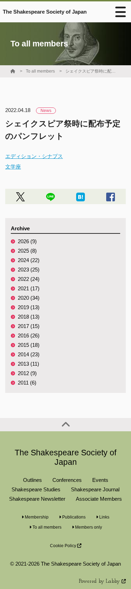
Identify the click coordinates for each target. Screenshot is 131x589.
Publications (73, 517)
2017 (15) (28, 326)
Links (103, 517)
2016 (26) (28, 335)
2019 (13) (28, 307)
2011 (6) (27, 383)
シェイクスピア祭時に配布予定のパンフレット (91, 71)
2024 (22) (28, 260)
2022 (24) (28, 279)
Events (100, 480)
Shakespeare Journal (95, 489)
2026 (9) (27, 241)
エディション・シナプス (34, 156)
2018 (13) (28, 317)
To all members (40, 71)
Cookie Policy (63, 545)
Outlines (32, 480)
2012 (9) (27, 373)
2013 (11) (28, 364)
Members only (88, 527)
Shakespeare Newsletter (37, 499)
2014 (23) (28, 354)
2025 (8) (27, 251)
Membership (36, 517)
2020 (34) (28, 298)
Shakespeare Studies (36, 489)
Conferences (67, 480)
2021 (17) (28, 288)
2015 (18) (28, 345)
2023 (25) (28, 270)
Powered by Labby (100, 581)
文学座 (13, 167)
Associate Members (99, 499)
